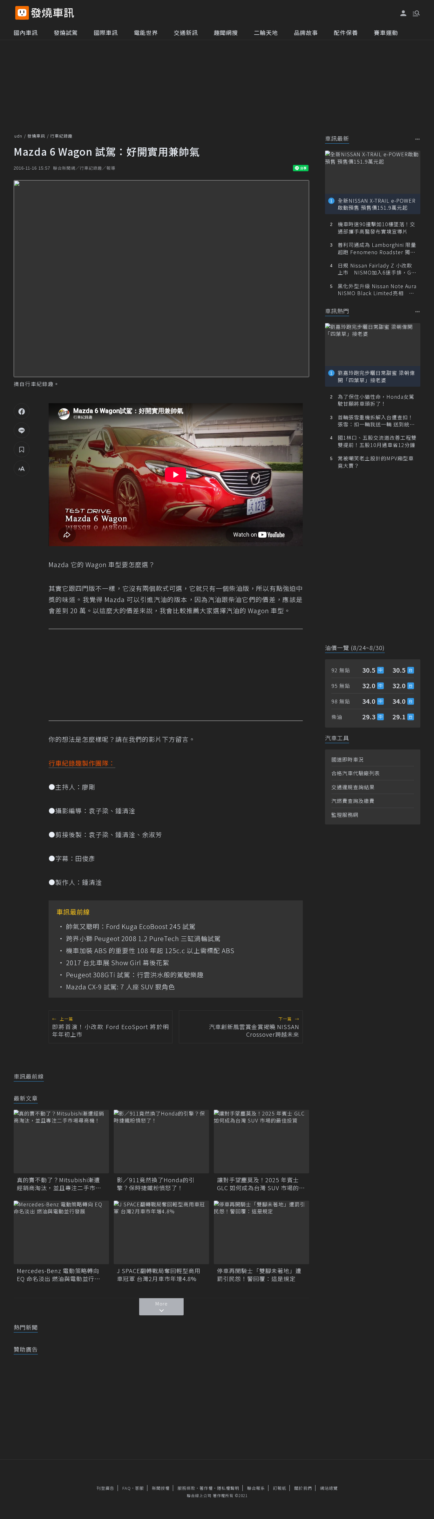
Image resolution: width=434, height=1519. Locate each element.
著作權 (206, 1488)
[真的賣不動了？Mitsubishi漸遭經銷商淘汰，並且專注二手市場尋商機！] (61, 1141)
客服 (139, 1488)
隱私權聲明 (228, 1488)
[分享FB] (22, 411)
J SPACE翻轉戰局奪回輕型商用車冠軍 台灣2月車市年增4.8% (158, 1275)
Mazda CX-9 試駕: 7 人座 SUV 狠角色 (120, 986)
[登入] (403, 13)
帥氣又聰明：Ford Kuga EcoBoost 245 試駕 (131, 926)
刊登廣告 (105, 1488)
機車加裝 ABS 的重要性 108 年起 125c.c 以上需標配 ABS (150, 950)
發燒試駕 (66, 32)
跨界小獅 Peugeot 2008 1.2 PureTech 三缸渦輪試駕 (143, 938)
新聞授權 (161, 1488)
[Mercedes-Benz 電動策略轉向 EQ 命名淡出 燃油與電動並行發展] (61, 1232)
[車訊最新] (417, 139)
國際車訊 (106, 32)
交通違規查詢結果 (353, 787)
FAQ (126, 1488)
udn (18, 136)
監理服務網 (344, 814)
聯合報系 (256, 1488)
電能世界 (146, 32)
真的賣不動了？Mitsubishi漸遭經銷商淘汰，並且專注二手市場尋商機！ (59, 1184)
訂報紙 (279, 1488)
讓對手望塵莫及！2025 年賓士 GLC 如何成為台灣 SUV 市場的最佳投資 (261, 1184)
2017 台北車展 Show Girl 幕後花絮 (117, 962)
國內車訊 (26, 32)
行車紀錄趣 (61, 136)
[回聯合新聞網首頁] (22, 13)
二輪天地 (266, 32)
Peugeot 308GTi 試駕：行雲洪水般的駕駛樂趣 (135, 974)
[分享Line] (22, 430)
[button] (415, 12)
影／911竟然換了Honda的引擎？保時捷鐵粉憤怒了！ (156, 1184)
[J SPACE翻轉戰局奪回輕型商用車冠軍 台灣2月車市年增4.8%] (161, 1232)
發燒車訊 (36, 136)
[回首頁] (52, 13)
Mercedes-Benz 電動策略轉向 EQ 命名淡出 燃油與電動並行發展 (58, 1275)
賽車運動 (386, 32)
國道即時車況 (347, 759)
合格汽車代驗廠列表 (355, 773)
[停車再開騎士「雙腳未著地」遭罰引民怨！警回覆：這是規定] (261, 1232)
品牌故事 (306, 32)
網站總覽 (329, 1488)
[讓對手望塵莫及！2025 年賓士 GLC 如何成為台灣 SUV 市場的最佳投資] (261, 1141)
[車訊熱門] (417, 311)
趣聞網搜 (226, 32)
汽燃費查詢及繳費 (353, 800)
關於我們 (303, 1488)
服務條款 (186, 1488)
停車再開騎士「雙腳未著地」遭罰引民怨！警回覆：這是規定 (259, 1275)
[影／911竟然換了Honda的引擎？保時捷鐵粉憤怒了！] (161, 1141)
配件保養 (346, 32)
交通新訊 (186, 32)
